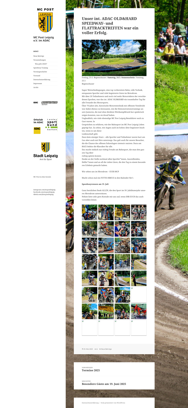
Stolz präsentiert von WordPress (113, 403)
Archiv (35, 87)
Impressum (37, 83)
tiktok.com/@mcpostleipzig (43, 194)
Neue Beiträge (38, 56)
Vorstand (36, 76)
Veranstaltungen (39, 60)
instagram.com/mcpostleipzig (44, 190)
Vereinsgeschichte (40, 72)
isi (97, 349)
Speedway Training (40, 68)
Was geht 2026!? (41, 64)
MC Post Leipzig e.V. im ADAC (43, 38)
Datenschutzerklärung (41, 79)
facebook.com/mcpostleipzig (44, 192)
